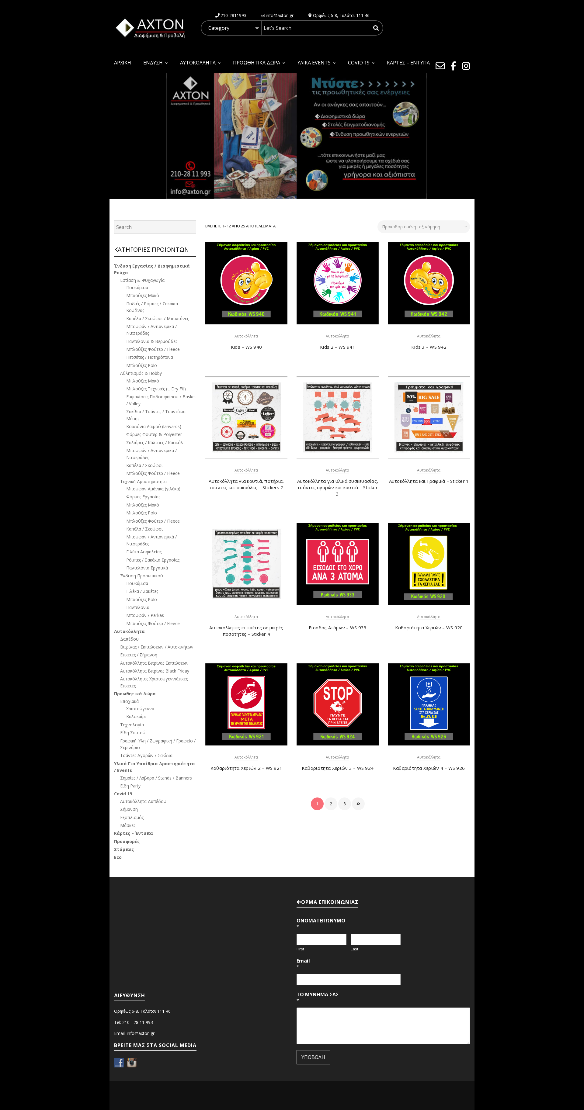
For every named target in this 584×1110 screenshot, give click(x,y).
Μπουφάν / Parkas (145, 615)
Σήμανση (129, 809)
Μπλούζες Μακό (142, 295)
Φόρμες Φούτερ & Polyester (154, 434)
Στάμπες (124, 849)
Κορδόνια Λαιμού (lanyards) (153, 426)
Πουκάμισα (137, 287)
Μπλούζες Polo (141, 365)
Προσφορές (127, 841)
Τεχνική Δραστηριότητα (143, 481)
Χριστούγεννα (140, 708)
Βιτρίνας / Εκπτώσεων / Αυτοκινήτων (156, 647)
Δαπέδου (129, 639)
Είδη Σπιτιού (132, 732)
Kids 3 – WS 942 (429, 347)
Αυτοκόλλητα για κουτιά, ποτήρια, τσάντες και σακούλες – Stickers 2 (246, 484)
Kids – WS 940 (246, 347)
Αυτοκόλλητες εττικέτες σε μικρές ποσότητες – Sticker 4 (246, 630)
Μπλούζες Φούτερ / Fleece (153, 349)
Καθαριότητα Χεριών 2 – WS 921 (246, 768)
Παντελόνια (137, 607)
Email (303, 964)
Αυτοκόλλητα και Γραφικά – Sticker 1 (429, 481)
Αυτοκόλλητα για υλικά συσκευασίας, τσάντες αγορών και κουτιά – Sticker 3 (337, 487)
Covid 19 (123, 794)
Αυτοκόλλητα (246, 336)
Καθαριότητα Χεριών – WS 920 (429, 627)
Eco (118, 857)
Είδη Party (130, 786)
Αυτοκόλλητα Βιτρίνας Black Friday (154, 671)
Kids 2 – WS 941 (337, 347)
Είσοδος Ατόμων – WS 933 (338, 627)
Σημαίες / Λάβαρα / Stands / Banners (156, 778)
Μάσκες (127, 825)
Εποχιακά (129, 701)
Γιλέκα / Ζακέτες (142, 591)
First (300, 949)
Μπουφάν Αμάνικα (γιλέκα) (153, 489)
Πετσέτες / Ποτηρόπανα (149, 357)
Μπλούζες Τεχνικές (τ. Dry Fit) (156, 389)
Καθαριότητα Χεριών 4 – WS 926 (429, 768)
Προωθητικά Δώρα (135, 694)
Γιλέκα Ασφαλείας (144, 552)
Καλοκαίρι (136, 716)
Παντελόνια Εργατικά (147, 568)
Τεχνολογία (132, 725)
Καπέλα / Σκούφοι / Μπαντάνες (157, 318)
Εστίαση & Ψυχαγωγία (142, 280)
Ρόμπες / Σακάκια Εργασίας (152, 560)
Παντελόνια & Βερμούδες (151, 341)
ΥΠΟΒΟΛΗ (313, 1057)
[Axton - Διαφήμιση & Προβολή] (149, 27)
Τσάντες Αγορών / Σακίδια (146, 755)
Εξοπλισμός (132, 817)
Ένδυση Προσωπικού (141, 576)
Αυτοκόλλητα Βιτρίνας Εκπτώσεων (154, 663)
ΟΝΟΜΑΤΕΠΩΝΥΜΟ (321, 923)
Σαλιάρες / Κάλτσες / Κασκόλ (154, 442)
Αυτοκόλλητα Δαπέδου (143, 801)
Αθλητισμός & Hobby (141, 373)
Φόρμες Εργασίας (143, 497)
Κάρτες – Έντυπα (133, 833)
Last (354, 949)
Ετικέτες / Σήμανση (138, 655)
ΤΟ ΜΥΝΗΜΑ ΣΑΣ (318, 997)
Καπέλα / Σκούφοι (144, 465)
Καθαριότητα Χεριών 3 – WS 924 (338, 768)
